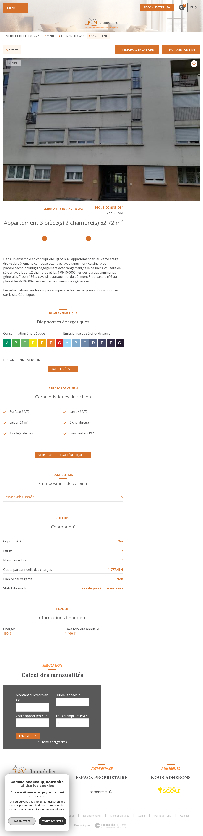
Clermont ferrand (72, 36)
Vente (50, 36)
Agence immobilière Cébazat (23, 36)
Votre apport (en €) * (31, 716)
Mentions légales (119, 815)
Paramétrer (21, 821)
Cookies (184, 815)
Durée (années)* (68, 695)
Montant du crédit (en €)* (32, 697)
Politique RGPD (162, 815)
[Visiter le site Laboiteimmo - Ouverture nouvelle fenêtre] (110, 825)
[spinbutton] (72, 722)
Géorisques (26, 294)
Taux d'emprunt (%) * (71, 716)
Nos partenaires (92, 815)
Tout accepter (52, 821)
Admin (142, 815)
